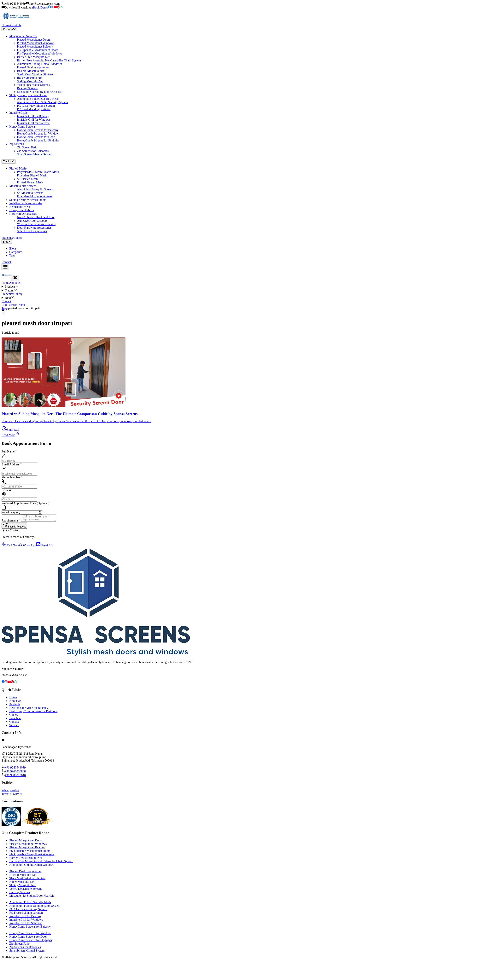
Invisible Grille (18, 112)
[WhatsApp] (61, 7)
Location (7, 490)
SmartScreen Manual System (34, 154)
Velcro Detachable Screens (33, 84)
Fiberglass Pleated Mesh (32, 175)
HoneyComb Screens (22, 126)
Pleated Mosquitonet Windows (35, 43)
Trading (7, 161)
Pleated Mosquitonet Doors (33, 39)
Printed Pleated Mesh (30, 182)
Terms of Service (12, 793)
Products (8, 29)
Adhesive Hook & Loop (32, 220)
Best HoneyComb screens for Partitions (33, 711)
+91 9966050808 (15, 771)
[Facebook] (49, 7)
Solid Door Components (32, 231)
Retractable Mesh (20, 206)
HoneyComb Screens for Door (36, 137)
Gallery (17, 237)
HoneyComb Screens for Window (38, 133)
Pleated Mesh (18, 168)
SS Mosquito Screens (30, 192)
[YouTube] (55, 7)
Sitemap (14, 725)
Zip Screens (17, 144)
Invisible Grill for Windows (33, 119)
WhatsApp (29, 545)
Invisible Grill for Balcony (33, 116)
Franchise (7, 237)
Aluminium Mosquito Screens (35, 189)
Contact (6, 262)
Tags (12, 255)
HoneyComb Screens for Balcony (37, 130)
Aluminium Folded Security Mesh (38, 98)
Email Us (47, 545)
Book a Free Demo (13, 304)
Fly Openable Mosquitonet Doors (37, 50)
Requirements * (11, 520)
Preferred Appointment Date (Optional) (25, 503)
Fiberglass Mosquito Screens (34, 196)
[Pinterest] (58, 7)
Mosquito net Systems (23, 36)
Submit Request (17, 526)
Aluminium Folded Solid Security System (42, 102)
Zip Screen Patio (27, 147)
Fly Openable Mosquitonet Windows (39, 53)
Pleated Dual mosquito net (33, 67)
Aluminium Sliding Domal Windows (39, 64)
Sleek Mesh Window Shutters (35, 74)
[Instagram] (52, 7)
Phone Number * (12, 477)
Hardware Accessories (23, 213)
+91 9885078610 (15, 775)
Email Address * (12, 464)
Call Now (12, 545)
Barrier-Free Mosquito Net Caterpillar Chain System (49, 60)
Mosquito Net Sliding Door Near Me (39, 91)
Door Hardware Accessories (34, 227)
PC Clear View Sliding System (36, 105)
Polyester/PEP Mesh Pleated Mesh (38, 172)
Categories (15, 252)
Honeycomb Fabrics (21, 210)
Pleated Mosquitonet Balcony (35, 46)
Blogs (12, 248)
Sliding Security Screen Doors (28, 95)
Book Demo (40, 7)
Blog (5, 241)
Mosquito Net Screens (23, 185)
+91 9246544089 (15, 767)
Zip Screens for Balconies (33, 151)
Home (5, 25)
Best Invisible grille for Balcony (28, 707)
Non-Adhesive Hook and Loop (36, 217)
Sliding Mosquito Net (30, 81)
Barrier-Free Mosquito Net (33, 57)
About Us (15, 25)
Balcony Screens (27, 88)
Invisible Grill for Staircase (33, 123)
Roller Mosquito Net (29, 77)
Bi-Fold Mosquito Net (30, 70)
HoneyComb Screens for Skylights (38, 140)
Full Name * (9, 451)
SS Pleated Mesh (27, 179)
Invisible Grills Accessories (25, 203)
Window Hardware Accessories (36, 224)
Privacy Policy (10, 790)
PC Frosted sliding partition (33, 109)
